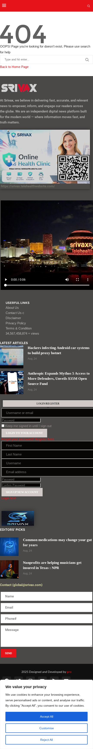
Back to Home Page (14, 67)
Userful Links (18, 303)
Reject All (46, 739)
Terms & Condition (19, 328)
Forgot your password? (18, 439)
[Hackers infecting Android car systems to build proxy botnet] (11, 357)
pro (69, 672)
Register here (44, 439)
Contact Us (15, 312)
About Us (12, 307)
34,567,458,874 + (22, 333)
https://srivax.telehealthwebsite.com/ (27, 186)
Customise (46, 728)
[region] (46, 714)
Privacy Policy (16, 323)
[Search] (89, 6)
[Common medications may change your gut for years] (9, 546)
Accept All (46, 716)
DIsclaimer (13, 318)
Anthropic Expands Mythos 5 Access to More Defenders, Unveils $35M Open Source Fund (59, 378)
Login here (9, 498)
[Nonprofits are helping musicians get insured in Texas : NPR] (9, 569)
